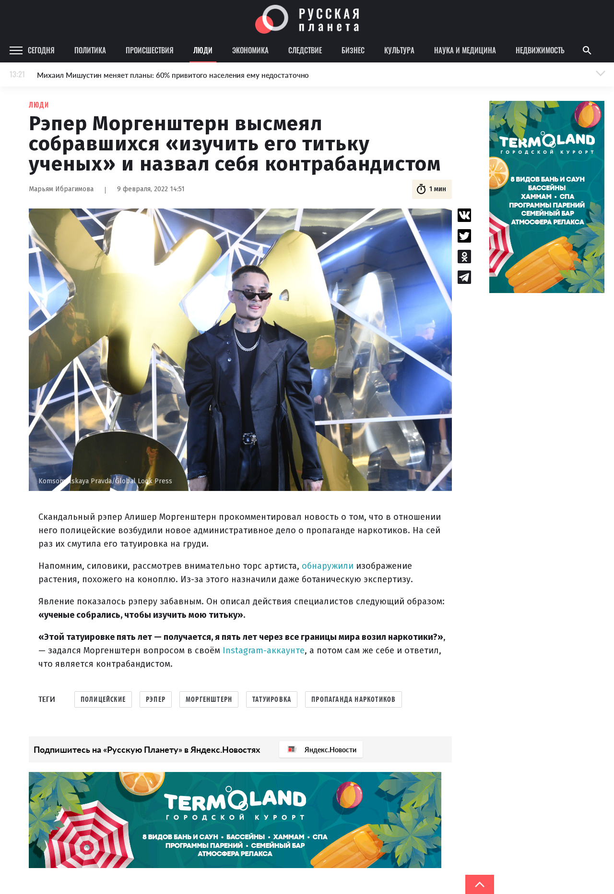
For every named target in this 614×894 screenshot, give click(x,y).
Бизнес (353, 50)
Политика (90, 50)
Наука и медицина (465, 50)
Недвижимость (540, 50)
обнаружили (329, 566)
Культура (399, 50)
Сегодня (41, 50)
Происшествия (150, 50)
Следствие (305, 50)
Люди (203, 50)
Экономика (250, 50)
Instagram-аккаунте (264, 650)
